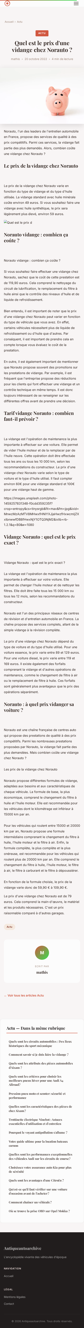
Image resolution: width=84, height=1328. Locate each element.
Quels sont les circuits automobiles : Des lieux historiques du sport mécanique (40, 1043)
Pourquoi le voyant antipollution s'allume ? (38, 1132)
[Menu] (76, 3)
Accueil (9, 21)
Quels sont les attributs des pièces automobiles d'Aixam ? (41, 1065)
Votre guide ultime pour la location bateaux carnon (38, 1143)
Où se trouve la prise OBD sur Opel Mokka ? (39, 1211)
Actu (19, 21)
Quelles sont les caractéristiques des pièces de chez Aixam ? (40, 1109)
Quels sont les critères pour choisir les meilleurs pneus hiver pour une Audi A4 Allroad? (36, 1080)
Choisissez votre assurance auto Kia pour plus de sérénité (40, 1169)
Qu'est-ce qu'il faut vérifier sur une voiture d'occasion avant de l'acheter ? (38, 1191)
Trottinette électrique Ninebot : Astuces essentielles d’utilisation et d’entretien (35, 1122)
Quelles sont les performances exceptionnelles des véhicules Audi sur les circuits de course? (40, 1156)
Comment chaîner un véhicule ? (30, 1202)
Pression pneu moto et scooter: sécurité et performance (37, 1096)
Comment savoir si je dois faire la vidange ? (38, 1054)
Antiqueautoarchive (22, 1248)
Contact (9, 1303)
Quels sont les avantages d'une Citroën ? (36, 1180)
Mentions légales (14, 1297)
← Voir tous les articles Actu (24, 995)
